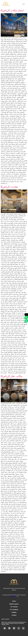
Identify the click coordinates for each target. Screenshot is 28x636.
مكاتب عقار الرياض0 (11, 376)
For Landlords (14, 609)
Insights (14, 612)
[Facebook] (9, 628)
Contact (14, 615)
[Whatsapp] (18, 628)
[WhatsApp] (26, 317)
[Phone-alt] (23, 628)
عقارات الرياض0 (9, 186)
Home (14, 601)
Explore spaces (14, 604)
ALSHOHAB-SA (13, 596)
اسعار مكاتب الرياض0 (12, 10)
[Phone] (26, 321)
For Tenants (14, 606)
